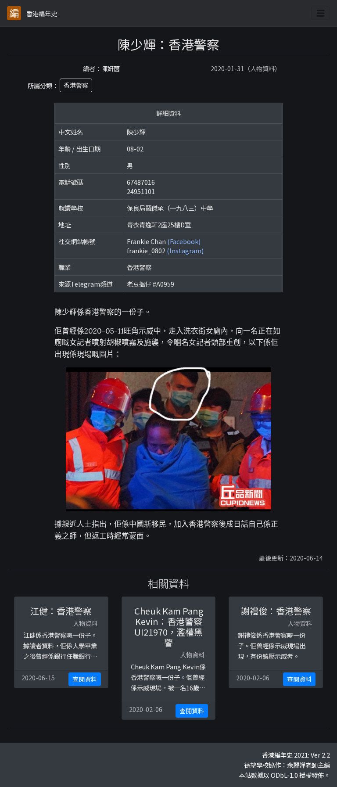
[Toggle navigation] (320, 13)
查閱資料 (84, 679)
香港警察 (76, 85)
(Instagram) (185, 250)
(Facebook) (184, 241)
